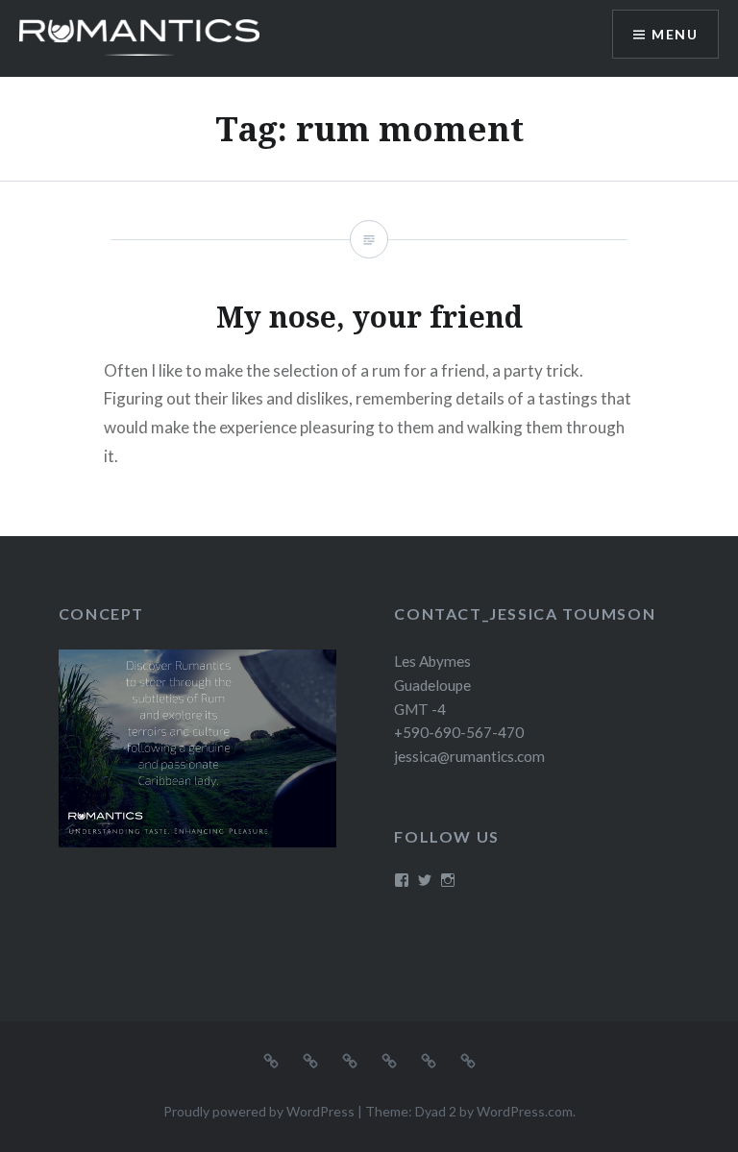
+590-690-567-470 (459, 732)
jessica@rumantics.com (469, 756)
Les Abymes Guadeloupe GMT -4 (432, 685)
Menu (675, 34)
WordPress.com (525, 1111)
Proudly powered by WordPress (259, 1111)
